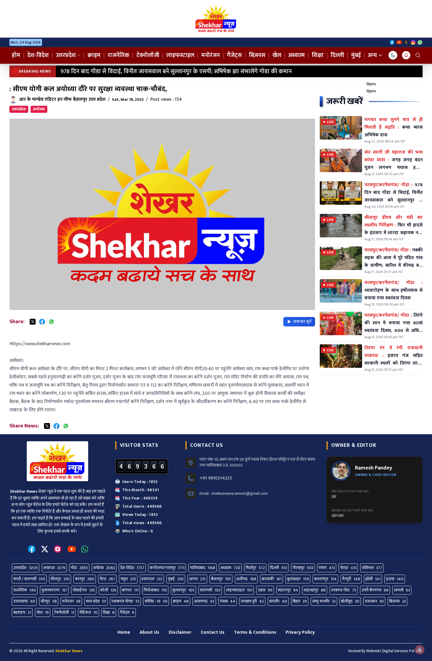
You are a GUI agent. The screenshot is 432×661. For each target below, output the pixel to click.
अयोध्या (39, 109)
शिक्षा (318, 55)
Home (124, 632)
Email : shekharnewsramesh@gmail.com (234, 493)
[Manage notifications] (419, 649)
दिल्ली (337, 55)
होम (16, 55)
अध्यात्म (296, 55)
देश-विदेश (38, 55)
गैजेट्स (234, 55)
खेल (276, 55)
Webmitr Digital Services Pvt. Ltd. (394, 650)
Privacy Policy (300, 632)
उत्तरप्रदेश (66, 55)
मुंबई (356, 55)
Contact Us (213, 632)
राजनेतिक (118, 55)
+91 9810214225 (216, 478)
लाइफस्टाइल (180, 55)
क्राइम (94, 55)
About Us (149, 632)
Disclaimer (180, 632)
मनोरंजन (210, 55)
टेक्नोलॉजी (147, 55)
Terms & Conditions (255, 632)
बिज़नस (257, 55)
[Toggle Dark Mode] (393, 55)
